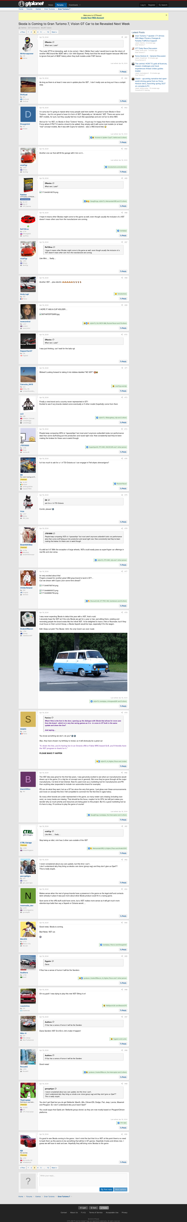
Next (54, 32)
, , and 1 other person (108, 447)
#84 (125, 923)
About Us (74, 1212)
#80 (125, 773)
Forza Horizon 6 (140, 60)
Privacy (124, 1212)
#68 (126, 278)
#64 (125, 149)
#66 (126, 213)
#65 (126, 178)
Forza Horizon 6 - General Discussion (150, 56)
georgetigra (49, 1088)
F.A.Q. (83, 1212)
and (117, 167)
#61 (126, 37)
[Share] (122, 37)
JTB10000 (48, 533)
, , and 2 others (113, 418)
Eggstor (48, 961)
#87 (126, 1017)
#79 (126, 713)
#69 (126, 305)
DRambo (48, 42)
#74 (126, 458)
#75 (126, 495)
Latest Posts (138, 32)
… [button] (44, 32)
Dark (94, 1208)
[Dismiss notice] (166, 15)
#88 (126, 1050)
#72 (126, 397)
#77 (126, 571)
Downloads (73, 5)
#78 (126, 612)
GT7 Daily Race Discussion (146, 48)
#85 (126, 956)
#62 (126, 78)
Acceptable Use (112, 1212)
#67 (126, 242)
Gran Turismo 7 (140, 45)
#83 (125, 889)
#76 (126, 528)
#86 (126, 990)
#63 (125, 108)
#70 (125, 335)
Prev (23, 32)
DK (46, 500)
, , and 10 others (108, 201)
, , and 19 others (108, 323)
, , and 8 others (108, 601)
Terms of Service (96, 1212)
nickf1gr (48, 831)
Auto (105, 1208)
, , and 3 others (111, 137)
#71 (126, 368)
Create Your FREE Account (92, 18)
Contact (64, 1212)
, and (114, 761)
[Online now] (28, 226)
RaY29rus (48, 247)
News (50, 5)
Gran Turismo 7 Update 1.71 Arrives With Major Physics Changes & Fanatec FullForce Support (149, 38)
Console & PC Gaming (142, 90)
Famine (48, 717)
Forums (60, 5)
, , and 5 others (110, 701)
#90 (125, 1134)
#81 (126, 826)
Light (84, 1208)
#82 (126, 860)
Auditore (48, 1022)
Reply (124, 72)
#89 (126, 1084)
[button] (65, 5)
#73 (125, 429)
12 (48, 32)
